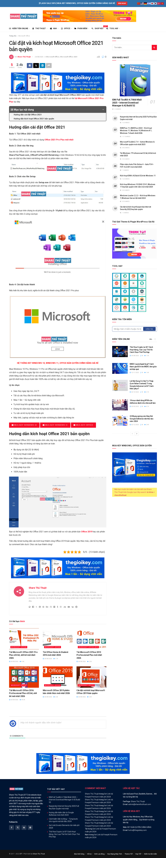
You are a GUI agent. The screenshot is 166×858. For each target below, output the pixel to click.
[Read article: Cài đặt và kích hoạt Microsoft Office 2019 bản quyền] (91, 677)
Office (67, 28)
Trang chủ (12, 36)
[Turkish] (159, 3)
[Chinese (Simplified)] (138, 3)
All (150, 339)
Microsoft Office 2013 (88, 647)
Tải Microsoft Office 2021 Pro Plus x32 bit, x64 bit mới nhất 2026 (23, 655)
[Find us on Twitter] (17, 827)
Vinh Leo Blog (99, 854)
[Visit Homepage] (23, 16)
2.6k (56, 697)
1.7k (56, 658)
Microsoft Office (24, 36)
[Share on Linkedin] (42, 65)
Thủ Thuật (40, 28)
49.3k (23, 700)
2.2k (90, 661)
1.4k (147, 372)
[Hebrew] (149, 3)
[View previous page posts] (132, 434)
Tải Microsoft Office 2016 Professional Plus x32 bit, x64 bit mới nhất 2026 (23, 693)
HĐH (55, 28)
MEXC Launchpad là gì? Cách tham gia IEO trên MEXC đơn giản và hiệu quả (143, 366)
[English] (142, 3)
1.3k (147, 355)
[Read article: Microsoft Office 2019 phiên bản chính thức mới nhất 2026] (58, 677)
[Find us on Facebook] (11, 827)
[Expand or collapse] (103, 110)
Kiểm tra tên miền (150, 854)
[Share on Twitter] (36, 65)
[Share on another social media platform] (49, 65)
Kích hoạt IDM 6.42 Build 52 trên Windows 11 (138, 176)
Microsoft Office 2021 (68, 57)
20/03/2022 (135, 406)
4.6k (22, 661)
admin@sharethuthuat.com (139, 804)
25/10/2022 (135, 392)
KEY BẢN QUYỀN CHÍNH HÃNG (139, 827)
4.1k (147, 406)
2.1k (147, 392)
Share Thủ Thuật (24, 57)
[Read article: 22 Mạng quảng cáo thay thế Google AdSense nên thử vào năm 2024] (120, 420)
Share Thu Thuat (39, 854)
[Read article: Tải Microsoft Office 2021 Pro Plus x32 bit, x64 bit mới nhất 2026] (24, 638)
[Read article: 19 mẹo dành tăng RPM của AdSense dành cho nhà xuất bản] (120, 404)
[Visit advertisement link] (89, 16)
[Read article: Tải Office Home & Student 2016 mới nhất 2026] (58, 638)
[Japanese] (152, 3)
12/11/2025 (135, 372)
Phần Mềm (82, 28)
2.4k (147, 424)
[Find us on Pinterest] (24, 827)
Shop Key (99, 28)
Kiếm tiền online (20, 28)
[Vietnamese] (162, 3)
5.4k (90, 697)
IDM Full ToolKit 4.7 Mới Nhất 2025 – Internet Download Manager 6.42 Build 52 (127, 102)
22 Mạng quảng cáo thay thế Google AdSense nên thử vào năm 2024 (141, 418)
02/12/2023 (135, 424)
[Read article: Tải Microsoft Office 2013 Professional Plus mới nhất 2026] (91, 638)
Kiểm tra (149, 329)
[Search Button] (154, 47)
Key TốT (138, 854)
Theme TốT (129, 854)
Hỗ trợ (89, 854)
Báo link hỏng (79, 854)
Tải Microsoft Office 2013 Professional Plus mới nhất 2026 (89, 655)
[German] (145, 3)
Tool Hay (113, 28)
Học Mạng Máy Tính (114, 854)
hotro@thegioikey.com (137, 830)
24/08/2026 (39, 57)
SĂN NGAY (122, 3)
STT (21, 854)
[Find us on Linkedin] (30, 827)
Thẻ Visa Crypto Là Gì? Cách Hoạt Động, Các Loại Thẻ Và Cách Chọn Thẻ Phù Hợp (141, 349)
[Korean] (155, 3)
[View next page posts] (137, 434)
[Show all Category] (155, 339)
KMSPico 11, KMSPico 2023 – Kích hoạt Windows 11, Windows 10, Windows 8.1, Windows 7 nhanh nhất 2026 (136, 130)
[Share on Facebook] (30, 65)
